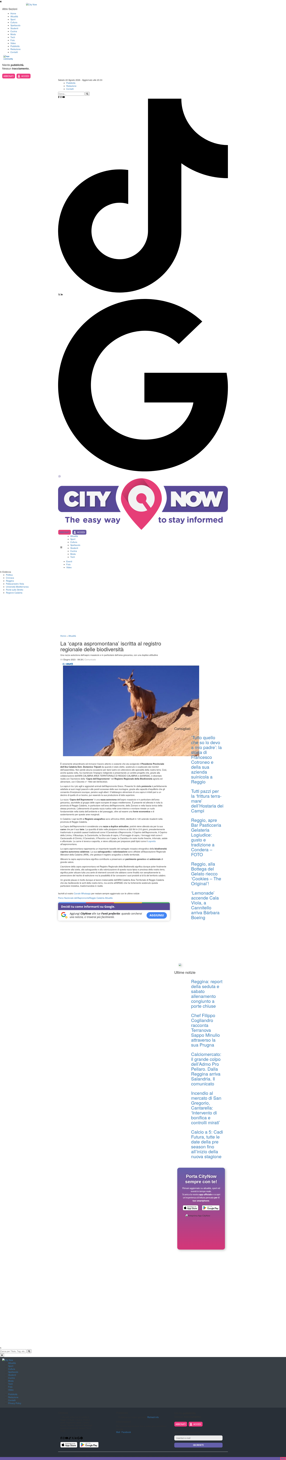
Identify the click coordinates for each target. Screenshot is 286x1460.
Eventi (69, 561)
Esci (283, 1458)
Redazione (15, 49)
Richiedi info (153, 1417)
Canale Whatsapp (82, 893)
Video (13, 43)
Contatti (14, 52)
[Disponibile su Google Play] (210, 1208)
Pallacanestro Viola (15, 583)
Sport (12, 19)
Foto (12, 40)
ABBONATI (8, 76)
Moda (13, 34)
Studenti (14, 28)
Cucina (13, 31)
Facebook (126, 1432)
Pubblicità (15, 46)
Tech (12, 37)
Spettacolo (15, 25)
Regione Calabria (14, 592)
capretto (152, 841)
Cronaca (10, 577)
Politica (9, 574)
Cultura (13, 22)
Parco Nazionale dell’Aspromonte (73, 897)
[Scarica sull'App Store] (190, 1208)
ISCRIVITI (198, 1445)
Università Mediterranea (17, 586)
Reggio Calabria (96, 897)
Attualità (14, 16)
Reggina (10, 580)
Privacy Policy (14, 1403)
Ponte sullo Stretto (14, 589)
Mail (118, 1432)
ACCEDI (25, 76)
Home (13, 13)
